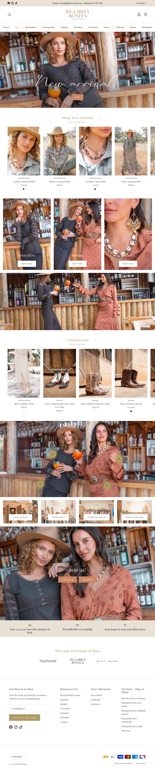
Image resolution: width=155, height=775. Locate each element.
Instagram (67, 579)
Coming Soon (48, 27)
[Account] (138, 14)
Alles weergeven (77, 122)
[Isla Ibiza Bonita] (77, 14)
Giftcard (120, 27)
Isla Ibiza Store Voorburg (133, 698)
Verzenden (65, 708)
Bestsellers (30, 27)
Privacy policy (141, 763)
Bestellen (64, 699)
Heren (107, 27)
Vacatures (95, 704)
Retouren (64, 713)
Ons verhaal (96, 695)
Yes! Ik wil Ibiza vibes (24, 717)
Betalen (63, 704)
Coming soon (77, 339)
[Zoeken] (9, 14)
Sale (17, 27)
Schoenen (93, 27)
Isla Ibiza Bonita (21, 764)
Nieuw (6, 27)
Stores (133, 27)
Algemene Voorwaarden (123, 763)
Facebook (87, 579)
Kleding (64, 27)
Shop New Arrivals (77, 117)
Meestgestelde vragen (70, 695)
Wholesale (147, 27)
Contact (64, 722)
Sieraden (78, 27)
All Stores (125, 730)
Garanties (64, 717)
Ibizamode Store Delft (131, 726)
